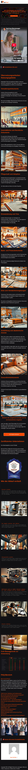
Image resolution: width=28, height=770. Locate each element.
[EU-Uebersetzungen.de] (5, 2)
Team (2, 768)
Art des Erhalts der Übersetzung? (8, 698)
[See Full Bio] (17, 757)
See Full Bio (13, 757)
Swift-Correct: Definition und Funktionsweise (11, 693)
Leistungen (19, 767)
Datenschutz (13, 768)
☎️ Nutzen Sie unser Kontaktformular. (14, 739)
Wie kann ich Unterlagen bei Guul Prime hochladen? (13, 715)
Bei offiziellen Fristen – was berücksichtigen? (11, 699)
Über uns (25, 767)
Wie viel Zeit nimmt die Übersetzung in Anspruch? (12, 695)
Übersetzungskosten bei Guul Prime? (9, 696)
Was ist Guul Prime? (5, 678)
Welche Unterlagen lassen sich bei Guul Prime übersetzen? (11, 713)
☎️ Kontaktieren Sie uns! (10, 67)
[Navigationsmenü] (25, 2)
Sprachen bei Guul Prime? (7, 710)
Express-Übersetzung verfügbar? (8, 709)
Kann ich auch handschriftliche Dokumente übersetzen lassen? (13, 702)
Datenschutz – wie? (5, 707)
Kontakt (18, 768)
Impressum (7, 768)
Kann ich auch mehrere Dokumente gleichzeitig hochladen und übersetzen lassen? (11, 705)
